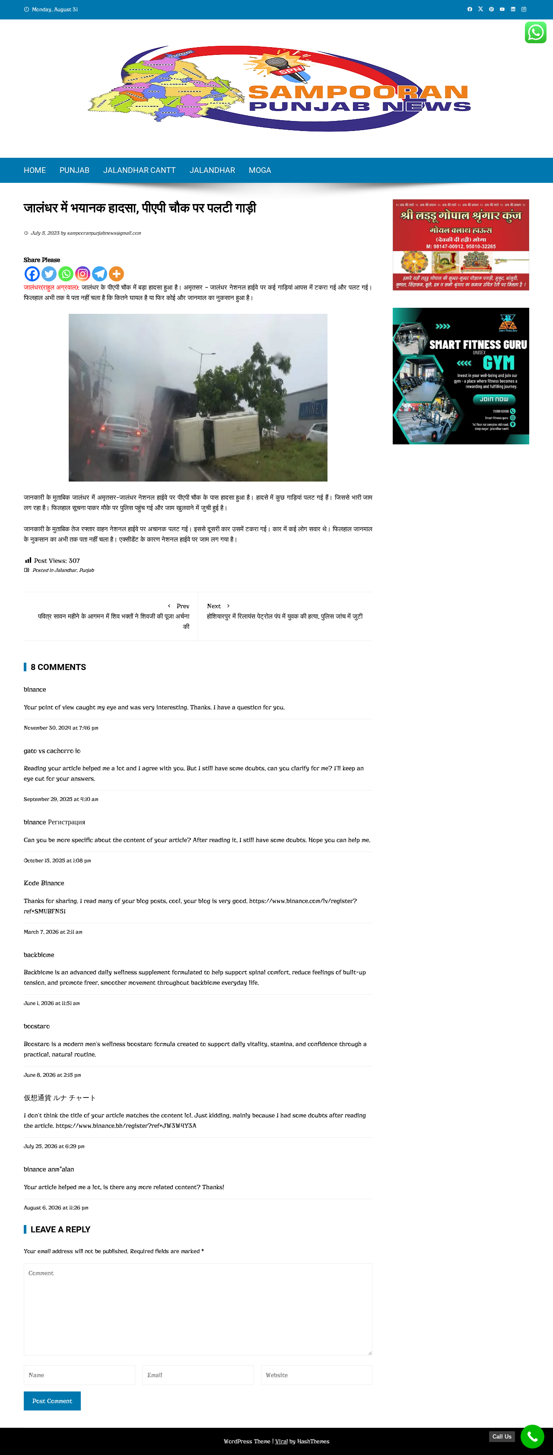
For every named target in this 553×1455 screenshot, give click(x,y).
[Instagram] (82, 273)
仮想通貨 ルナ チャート (60, 1098)
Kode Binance (44, 883)
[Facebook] (32, 273)
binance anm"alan (49, 1169)
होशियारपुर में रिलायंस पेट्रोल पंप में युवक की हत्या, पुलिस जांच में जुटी (284, 611)
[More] (116, 273)
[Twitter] (49, 273)
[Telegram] (99, 273)
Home (35, 170)
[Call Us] (532, 1437)
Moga (260, 170)
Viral (281, 1441)
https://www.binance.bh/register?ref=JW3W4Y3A (126, 1126)
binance (35, 689)
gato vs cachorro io (52, 751)
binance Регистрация (54, 822)
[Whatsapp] (65, 273)
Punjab (74, 170)
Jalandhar (212, 170)
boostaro (37, 1026)
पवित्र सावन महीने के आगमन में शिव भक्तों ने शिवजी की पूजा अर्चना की (113, 616)
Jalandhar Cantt (139, 170)
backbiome (39, 955)
